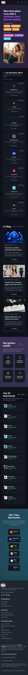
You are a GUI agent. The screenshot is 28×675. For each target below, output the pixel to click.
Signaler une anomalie (6, 632)
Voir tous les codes (7, 79)
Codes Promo (4, 617)
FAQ (2, 628)
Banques (8, 29)
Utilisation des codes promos (8, 626)
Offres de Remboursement (7, 615)
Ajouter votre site (5, 624)
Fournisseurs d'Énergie (6, 606)
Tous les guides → (21, 344)
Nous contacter (5, 634)
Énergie (16, 29)
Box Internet (17, 26)
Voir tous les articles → (18, 226)
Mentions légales (5, 630)
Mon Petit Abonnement (6, 638)
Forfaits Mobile (4, 601)
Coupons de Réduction (6, 612)
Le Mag (8, 38)
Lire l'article (14, 259)
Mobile (8, 26)
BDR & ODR (20, 35)
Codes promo (9, 35)
